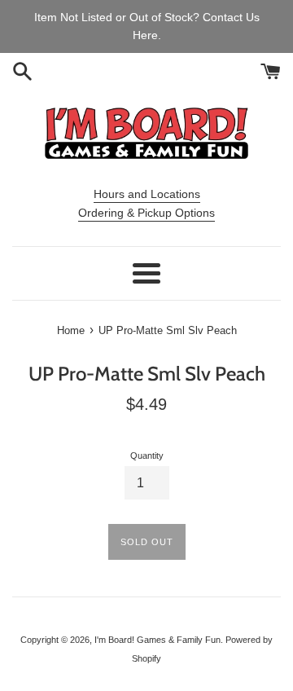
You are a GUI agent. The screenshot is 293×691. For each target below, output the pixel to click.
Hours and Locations (147, 193)
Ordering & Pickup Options (146, 212)
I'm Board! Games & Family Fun (157, 640)
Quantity (147, 455)
